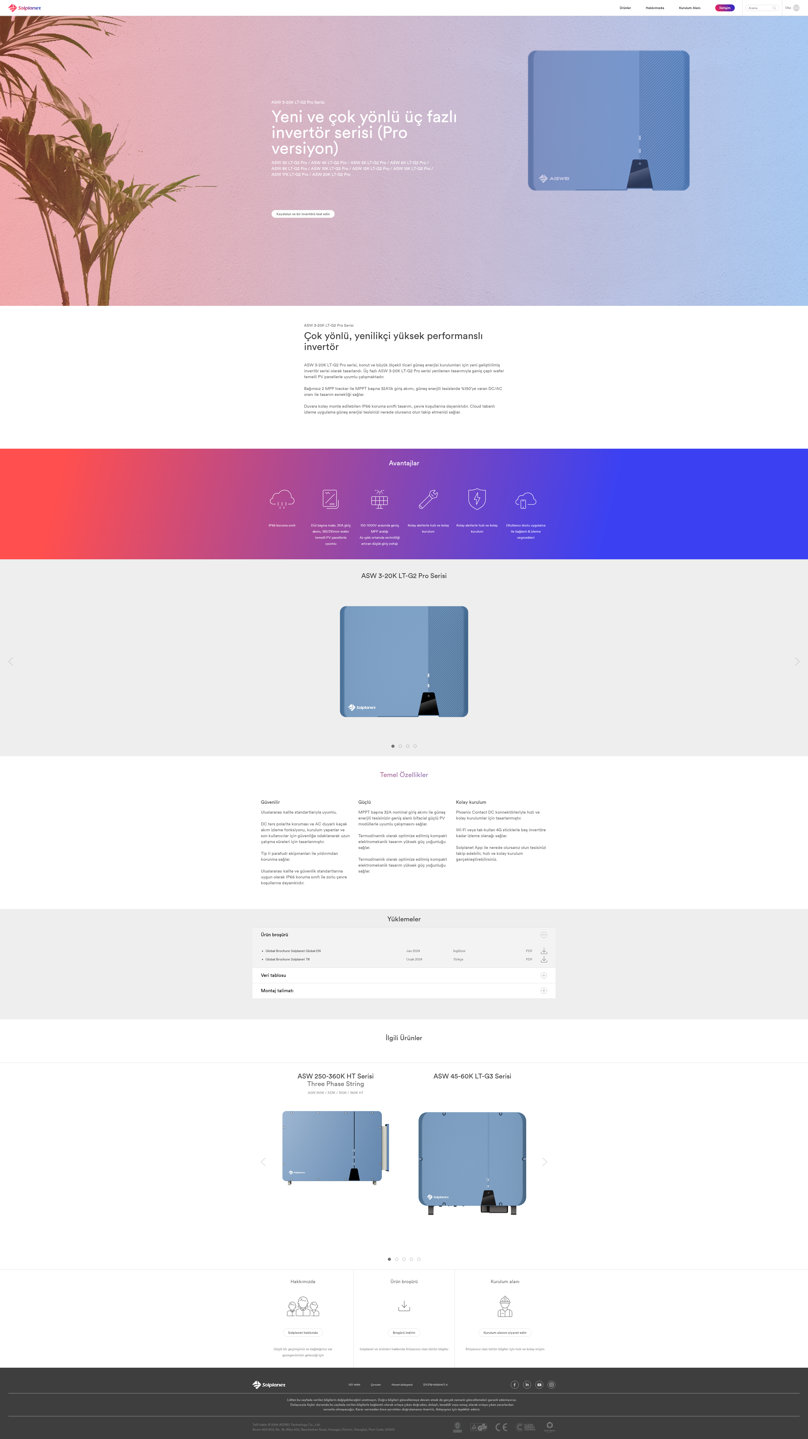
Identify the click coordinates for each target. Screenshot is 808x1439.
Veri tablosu (273, 975)
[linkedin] (527, 1386)
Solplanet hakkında (303, 1332)
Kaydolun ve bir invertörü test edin (303, 214)
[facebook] (515, 1386)
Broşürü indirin (404, 1332)
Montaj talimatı (277, 990)
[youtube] (539, 1386)
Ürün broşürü (274, 935)
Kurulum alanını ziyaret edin (505, 1332)
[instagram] (551, 1386)
